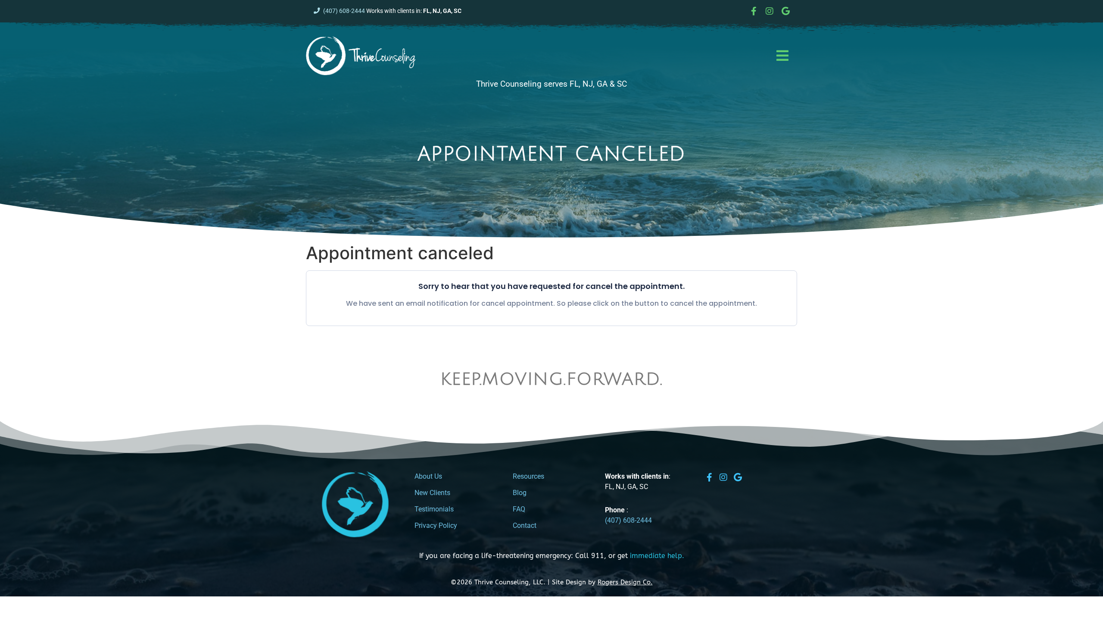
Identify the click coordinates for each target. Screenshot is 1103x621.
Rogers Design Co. (625, 582)
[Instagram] (769, 11)
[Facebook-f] (753, 11)
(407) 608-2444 (344, 11)
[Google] (785, 11)
